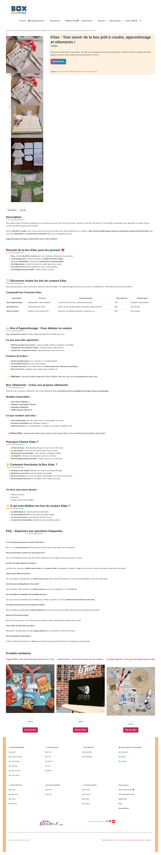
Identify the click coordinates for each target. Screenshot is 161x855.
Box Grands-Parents (91, 71)
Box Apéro (12, 752)
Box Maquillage (87, 757)
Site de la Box (58, 61)
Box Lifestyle (16, 30)
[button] (140, 21)
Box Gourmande (14, 761)
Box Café (48, 752)
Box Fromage (13, 766)
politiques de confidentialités (131, 840)
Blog (120, 803)
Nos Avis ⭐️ (102, 21)
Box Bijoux (122, 757)
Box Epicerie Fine (14, 770)
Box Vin (47, 766)
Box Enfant (85, 799)
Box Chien (48, 789)
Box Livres (12, 789)
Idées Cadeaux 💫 (116, 21)
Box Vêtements (123, 752)
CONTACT (148, 840)
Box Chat (48, 794)
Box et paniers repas (15, 757)
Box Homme (86, 794)
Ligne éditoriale (124, 808)
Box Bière (48, 770)
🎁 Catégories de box (36, 21)
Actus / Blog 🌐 (131, 21)
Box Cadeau (86, 803)
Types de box (54, 21)
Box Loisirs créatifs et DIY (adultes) (35, 30)
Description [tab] (12, 210)
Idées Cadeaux (123, 785)
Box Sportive (13, 803)
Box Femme (81, 71)
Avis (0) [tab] (23, 210)
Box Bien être (13, 794)
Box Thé (48, 757)
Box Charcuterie (14, 775)
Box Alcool (48, 761)
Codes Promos (86, 21)
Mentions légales (109, 840)
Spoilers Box (123, 799)
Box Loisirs (12, 799)
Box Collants (123, 761)
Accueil (22, 21)
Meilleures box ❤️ (72, 21)
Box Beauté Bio (87, 752)
